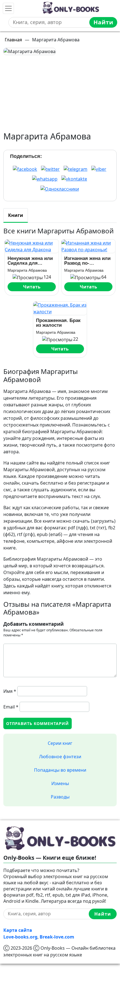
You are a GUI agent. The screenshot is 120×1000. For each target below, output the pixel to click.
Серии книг (60, 743)
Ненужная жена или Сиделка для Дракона (30, 261)
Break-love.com (57, 937)
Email (10, 707)
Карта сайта (17, 930)
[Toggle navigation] (8, 8)
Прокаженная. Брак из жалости (58, 323)
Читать (31, 287)
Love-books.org (20, 937)
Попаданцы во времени (60, 770)
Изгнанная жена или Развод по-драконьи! (87, 261)
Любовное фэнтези (60, 756)
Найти (103, 22)
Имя (9, 691)
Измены (60, 783)
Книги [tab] (15, 215)
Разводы (60, 797)
